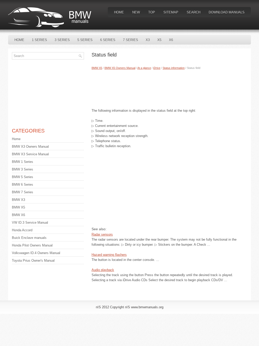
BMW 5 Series (22, 177)
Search (193, 12)
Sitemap (170, 12)
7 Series (130, 40)
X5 (159, 40)
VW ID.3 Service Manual (30, 222)
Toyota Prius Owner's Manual (33, 260)
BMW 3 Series (22, 169)
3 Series (62, 40)
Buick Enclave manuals (29, 238)
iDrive (156, 67)
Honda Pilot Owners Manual (32, 245)
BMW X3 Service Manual (30, 154)
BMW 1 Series (22, 162)
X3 (148, 40)
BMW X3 (18, 200)
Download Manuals (227, 12)
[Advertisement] (169, 88)
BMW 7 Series (22, 192)
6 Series (107, 40)
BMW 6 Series (22, 184)
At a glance (144, 67)
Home (119, 12)
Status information (174, 67)
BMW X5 (97, 67)
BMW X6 (18, 215)
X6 (171, 40)
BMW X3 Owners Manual (30, 146)
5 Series (85, 40)
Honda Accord (22, 230)
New (136, 12)
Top (151, 12)
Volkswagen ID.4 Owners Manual (36, 253)
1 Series (39, 40)
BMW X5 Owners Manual (119, 67)
